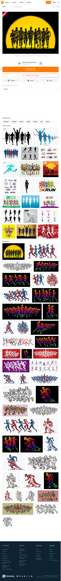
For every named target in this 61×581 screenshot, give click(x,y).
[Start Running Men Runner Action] (15, 365)
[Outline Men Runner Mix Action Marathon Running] (42, 461)
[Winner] (17, 136)
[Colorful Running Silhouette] (48, 215)
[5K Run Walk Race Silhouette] (11, 201)
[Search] (54, 6)
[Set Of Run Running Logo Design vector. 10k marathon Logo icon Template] (10, 185)
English (50, 548)
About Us (37, 553)
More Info (6, 88)
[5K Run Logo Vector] (49, 152)
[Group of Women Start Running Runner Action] (20, 425)
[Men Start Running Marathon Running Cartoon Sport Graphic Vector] (49, 425)
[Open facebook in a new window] (17, 577)
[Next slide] (55, 121)
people (28, 121)
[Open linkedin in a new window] (22, 577)
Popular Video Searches (22, 563)
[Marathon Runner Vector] (45, 136)
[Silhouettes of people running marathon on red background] (48, 231)
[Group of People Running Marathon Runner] (8, 231)
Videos (21, 2)
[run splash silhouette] (10, 168)
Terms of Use (40, 577)
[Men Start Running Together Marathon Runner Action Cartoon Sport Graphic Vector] (46, 265)
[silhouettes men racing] (26, 231)
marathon (6, 121)
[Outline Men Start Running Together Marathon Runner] (17, 265)
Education (4, 557)
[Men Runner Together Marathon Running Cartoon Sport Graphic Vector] (51, 443)
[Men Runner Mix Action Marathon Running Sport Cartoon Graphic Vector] (22, 311)
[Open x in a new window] (29, 577)
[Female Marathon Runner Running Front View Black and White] (27, 185)
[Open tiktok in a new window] (27, 577)
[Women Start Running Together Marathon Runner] (16, 279)
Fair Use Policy (54, 577)
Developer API (5, 559)
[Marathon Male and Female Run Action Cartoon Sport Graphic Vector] (7, 495)
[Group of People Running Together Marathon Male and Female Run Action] (8, 327)
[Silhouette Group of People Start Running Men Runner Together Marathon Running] (11, 353)
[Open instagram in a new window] (19, 577)
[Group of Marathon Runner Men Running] (11, 152)
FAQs (36, 548)
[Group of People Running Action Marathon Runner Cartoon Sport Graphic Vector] (17, 508)
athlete (35, 121)
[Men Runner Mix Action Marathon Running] (14, 461)
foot (41, 121)
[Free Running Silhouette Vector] (12, 215)
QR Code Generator (4, 569)
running (14, 121)
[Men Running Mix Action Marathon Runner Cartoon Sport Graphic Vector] (23, 378)
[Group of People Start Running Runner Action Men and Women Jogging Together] (52, 279)
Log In (54, 2)
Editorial (29, 2)
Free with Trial (30, 69)
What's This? (16, 85)
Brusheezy (5, 548)
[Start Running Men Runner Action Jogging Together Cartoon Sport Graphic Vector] (45, 353)
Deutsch (50, 555)
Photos (14, 2)
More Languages (52, 559)
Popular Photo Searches (22, 560)
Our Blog (37, 555)
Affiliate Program (23, 554)
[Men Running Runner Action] (9, 378)
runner (21, 121)
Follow (40, 64)
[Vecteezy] (2, 2)
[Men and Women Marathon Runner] (30, 168)
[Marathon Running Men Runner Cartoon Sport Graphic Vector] (31, 443)
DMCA (20, 552)
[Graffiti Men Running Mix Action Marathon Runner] (47, 394)
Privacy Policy (47, 577)
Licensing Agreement (22, 549)
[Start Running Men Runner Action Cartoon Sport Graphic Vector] (26, 353)
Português (50, 553)
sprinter (48, 121)
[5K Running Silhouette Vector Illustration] (47, 185)
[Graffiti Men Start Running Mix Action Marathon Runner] (51, 480)
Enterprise (5, 555)
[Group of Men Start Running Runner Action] (44, 378)
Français (50, 557)
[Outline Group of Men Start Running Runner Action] (18, 394)
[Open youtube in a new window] (31, 577)
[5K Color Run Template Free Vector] (49, 201)
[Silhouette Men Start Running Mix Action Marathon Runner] (32, 480)
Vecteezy (4, 550)
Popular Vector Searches (22, 557)
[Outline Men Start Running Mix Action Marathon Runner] (11, 480)
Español (50, 550)
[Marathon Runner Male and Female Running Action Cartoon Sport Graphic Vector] (50, 311)
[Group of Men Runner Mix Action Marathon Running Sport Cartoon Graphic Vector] (16, 294)
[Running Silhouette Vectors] (30, 201)
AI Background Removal (6, 565)
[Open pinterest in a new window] (24, 577)
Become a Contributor (38, 557)
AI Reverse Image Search (6, 562)
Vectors (7, 2)
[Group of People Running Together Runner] (23, 327)
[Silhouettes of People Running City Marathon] (50, 168)
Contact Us (38, 550)
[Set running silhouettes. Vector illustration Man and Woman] (30, 152)
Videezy (4, 553)
